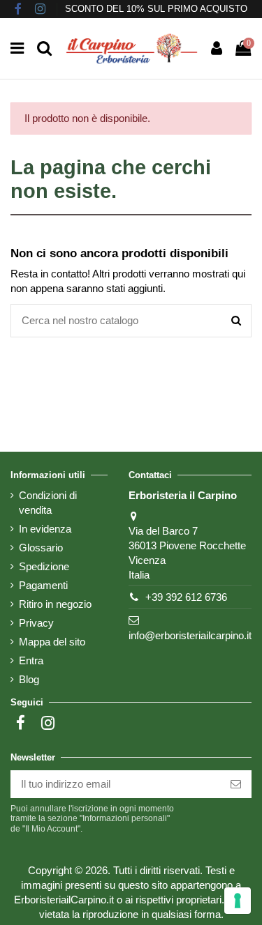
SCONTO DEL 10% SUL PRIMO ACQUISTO (156, 8)
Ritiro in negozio (55, 604)
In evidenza (45, 529)
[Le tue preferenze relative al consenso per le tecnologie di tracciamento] (237, 900)
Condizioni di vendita (48, 502)
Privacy (36, 623)
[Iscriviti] (236, 784)
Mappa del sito (52, 642)
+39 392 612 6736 (186, 597)
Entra (31, 660)
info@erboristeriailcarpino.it (190, 635)
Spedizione (44, 566)
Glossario (41, 547)
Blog (29, 679)
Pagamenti (43, 585)
